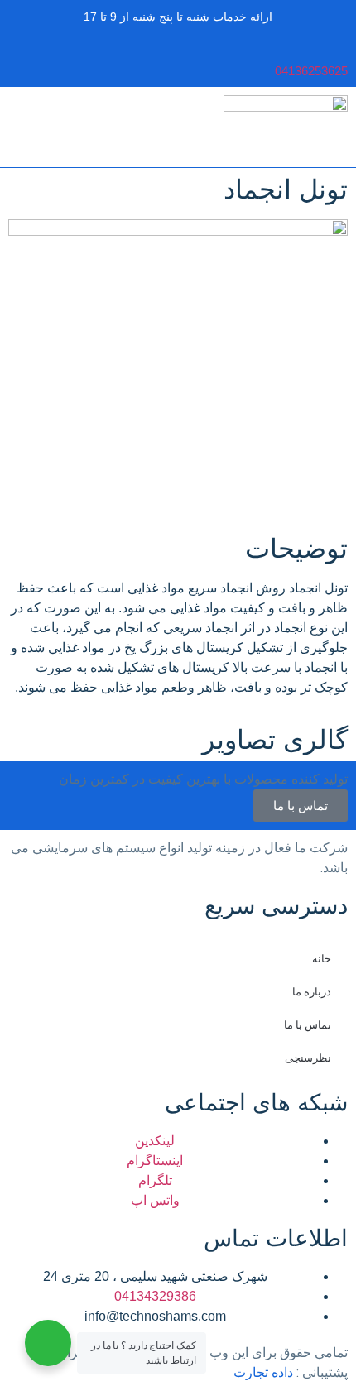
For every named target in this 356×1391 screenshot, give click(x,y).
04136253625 (311, 71)
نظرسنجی (308, 1058)
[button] (22, 60)
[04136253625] (340, 48)
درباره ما (311, 992)
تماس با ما (307, 1025)
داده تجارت (263, 1372)
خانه (321, 958)
